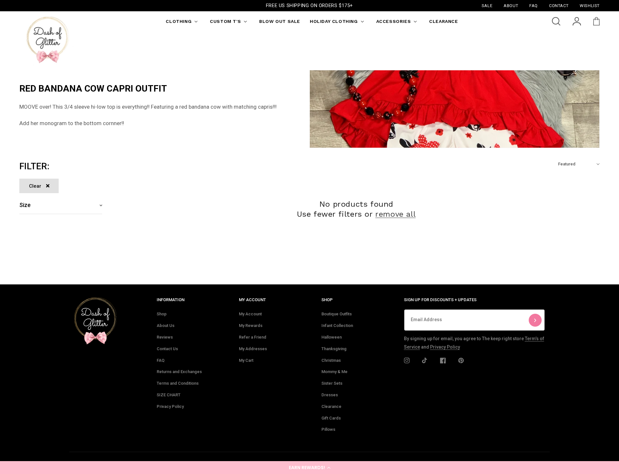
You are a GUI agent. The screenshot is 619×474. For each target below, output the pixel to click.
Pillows (328, 429)
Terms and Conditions (178, 383)
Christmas (331, 360)
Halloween (331, 337)
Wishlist (590, 5)
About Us (165, 325)
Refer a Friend (252, 337)
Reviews (165, 337)
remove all (395, 214)
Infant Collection (337, 325)
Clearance (331, 406)
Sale (487, 5)
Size (25, 205)
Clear (35, 186)
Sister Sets (331, 383)
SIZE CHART (169, 394)
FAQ (160, 360)
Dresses (329, 394)
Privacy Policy (170, 406)
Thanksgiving (334, 348)
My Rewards (250, 325)
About (511, 5)
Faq (533, 5)
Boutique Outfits (336, 313)
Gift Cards (331, 418)
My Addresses (253, 348)
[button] (309, 467)
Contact (558, 5)
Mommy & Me (334, 371)
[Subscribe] (535, 320)
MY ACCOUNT (252, 299)
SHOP (327, 299)
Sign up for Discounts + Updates (440, 299)
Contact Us (167, 348)
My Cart (246, 360)
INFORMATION (170, 299)
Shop (162, 313)
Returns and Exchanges (179, 371)
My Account (250, 313)
